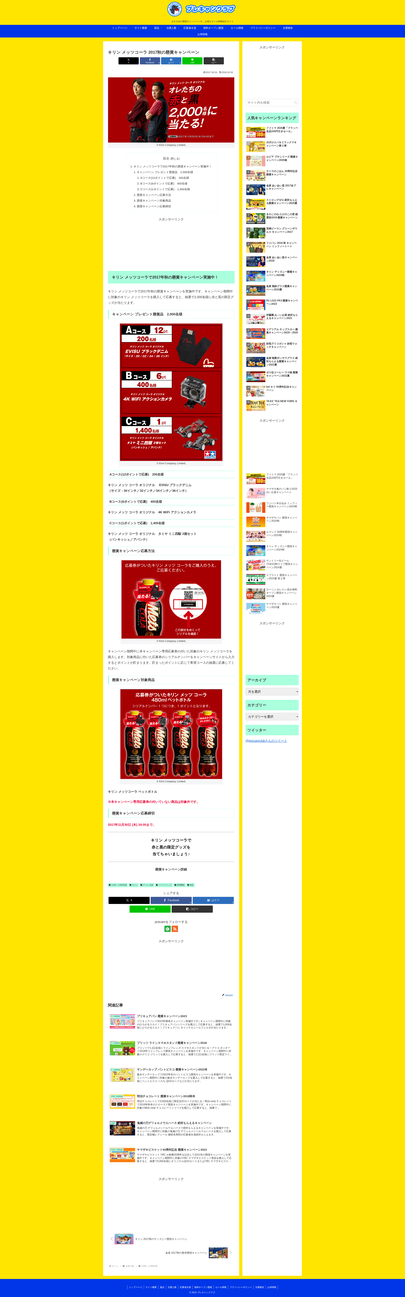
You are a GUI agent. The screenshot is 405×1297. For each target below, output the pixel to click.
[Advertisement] (171, 244)
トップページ (135, 1287)
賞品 (162, 1287)
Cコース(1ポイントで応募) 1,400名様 (165, 189)
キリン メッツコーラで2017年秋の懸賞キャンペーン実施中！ (173, 166)
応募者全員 (185, 1287)
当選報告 (259, 1287)
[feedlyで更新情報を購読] (167, 929)
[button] (214, 60)
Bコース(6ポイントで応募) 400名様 (163, 183)
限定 (192, 885)
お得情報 (271, 1287)
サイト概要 (151, 1287)
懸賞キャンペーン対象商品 (154, 200)
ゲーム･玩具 (148, 885)
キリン (135, 885)
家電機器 (181, 885)
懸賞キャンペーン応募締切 (154, 206)
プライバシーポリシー (241, 1287)
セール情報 (220, 1287)
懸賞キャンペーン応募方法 (154, 195)
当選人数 (172, 1287)
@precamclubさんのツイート (266, 740)
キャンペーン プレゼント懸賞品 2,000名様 (165, 172)
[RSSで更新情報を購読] (175, 929)
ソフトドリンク (165, 885)
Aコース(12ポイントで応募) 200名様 (164, 177)
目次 (166, 158)
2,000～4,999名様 (119, 885)
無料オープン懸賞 (203, 1287)
